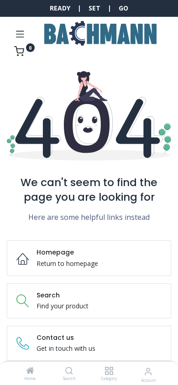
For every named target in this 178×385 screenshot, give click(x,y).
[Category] (109, 371)
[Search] (69, 371)
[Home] (30, 371)
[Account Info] (148, 371)
